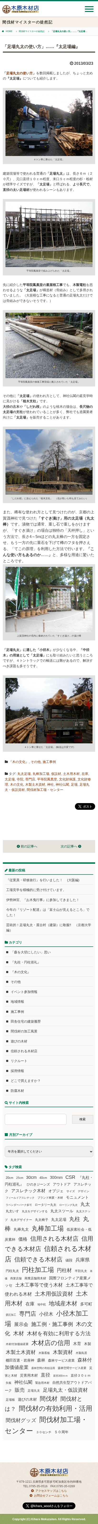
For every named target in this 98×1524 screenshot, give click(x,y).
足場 (74, 784)
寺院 (20, 779)
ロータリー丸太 (45, 1205)
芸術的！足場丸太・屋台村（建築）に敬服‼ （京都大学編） (48, 927)
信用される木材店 (54, 1238)
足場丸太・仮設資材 (65, 1390)
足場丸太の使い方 (19, 73)
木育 (77, 1344)
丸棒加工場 (41, 774)
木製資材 (63, 1352)
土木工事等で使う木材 (39, 1285)
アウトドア (62, 1184)
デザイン (83, 1191)
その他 (36, 762)
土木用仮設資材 (54, 1294)
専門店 (30, 779)
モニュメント (77, 1197)
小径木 (46, 1314)
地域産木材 (63, 1303)
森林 (41, 1360)
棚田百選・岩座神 (20, 1360)
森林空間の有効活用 (43, 1368)
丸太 (85, 1204)
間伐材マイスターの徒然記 (31, 31)
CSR (70, 1177)
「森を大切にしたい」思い (31, 952)
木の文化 (16, 784)
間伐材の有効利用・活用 (55, 1408)
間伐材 (49, 1398)
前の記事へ (28, 846)
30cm (31, 1177)
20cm (9, 1178)
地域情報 (17, 1001)
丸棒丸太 (21, 1229)
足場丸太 (34, 1390)
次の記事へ (69, 846)
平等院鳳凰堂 (47, 779)
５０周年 (61, 1432)
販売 (20, 1390)
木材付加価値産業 (17, 1344)
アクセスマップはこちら (51, 1490)
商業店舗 (16, 1278)
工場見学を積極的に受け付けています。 (36, 890)
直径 (45, 1375)
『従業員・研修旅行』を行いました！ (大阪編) (44, 880)
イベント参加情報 (24, 992)
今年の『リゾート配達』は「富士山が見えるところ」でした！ (47, 912)
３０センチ (43, 1432)
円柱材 (64, 1270)
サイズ (70, 1191)
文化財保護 (67, 779)
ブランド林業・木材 (50, 1197)
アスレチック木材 (28, 1190)
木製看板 (44, 1352)
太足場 (10, 779)
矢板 (8, 1382)
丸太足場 (24, 774)
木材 (18, 1333)
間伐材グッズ (21, 1420)
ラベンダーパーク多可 (19, 1204)
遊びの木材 (19, 1041)
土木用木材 (71, 774)
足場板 (10, 1399)
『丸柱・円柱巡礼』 (26, 962)
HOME (9, 31)
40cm (43, 1178)
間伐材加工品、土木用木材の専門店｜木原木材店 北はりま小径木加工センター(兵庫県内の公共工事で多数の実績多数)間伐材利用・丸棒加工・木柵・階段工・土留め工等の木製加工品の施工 (20, 11)
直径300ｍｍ (60, 1375)
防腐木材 (17, 1091)
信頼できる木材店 (38, 1259)
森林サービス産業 (61, 1360)
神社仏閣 (62, 784)
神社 (50, 784)
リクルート (19, 1061)
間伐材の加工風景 (24, 1031)
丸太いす (12, 1211)
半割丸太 (81, 1271)
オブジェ (56, 1191)
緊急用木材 (42, 1382)
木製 (87, 1344)
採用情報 (17, 1071)
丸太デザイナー (21, 1220)
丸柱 (74, 1219)
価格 (22, 1239)
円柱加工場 (38, 1269)
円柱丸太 (12, 1271)
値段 (69, 1260)
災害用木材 (29, 1375)
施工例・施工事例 (52, 1324)
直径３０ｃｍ (81, 1375)
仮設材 (56, 774)
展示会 (21, 1324)
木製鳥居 (81, 1353)
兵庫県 (82, 1259)
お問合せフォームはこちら (51, 1495)
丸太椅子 (41, 1220)
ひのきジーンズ (38, 1184)
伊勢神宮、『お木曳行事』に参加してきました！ (42, 900)
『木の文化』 (19, 762)
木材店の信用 (50, 1343)
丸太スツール (61, 1211)
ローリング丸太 (68, 1204)
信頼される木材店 (24, 1051)
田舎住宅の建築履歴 (26, 1021)
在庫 (85, 774)
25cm (19, 1177)
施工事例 (49, 762)
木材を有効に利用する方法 (59, 1333)
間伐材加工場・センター (45, 790)
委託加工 (11, 1314)
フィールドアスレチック (20, 1197)
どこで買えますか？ (26, 1081)
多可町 (86, 1304)
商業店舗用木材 (35, 1278)
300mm (56, 1177)
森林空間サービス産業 (72, 1368)
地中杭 (41, 1304)
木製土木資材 (35, 784)
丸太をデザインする (35, 1211)
